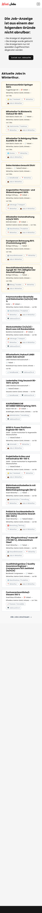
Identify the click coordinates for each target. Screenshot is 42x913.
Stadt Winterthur (12, 493)
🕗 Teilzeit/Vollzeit (20, 168)
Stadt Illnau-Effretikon (13, 597)
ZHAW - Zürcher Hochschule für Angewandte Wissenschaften (21, 434)
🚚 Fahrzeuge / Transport (16, 205)
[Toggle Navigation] (38, 4)
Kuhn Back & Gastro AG (14, 117)
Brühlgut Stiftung (12, 195)
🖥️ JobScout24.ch (13, 319)
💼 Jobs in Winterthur (14, 103)
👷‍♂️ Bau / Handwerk (13, 99)
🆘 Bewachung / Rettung (15, 526)
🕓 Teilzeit (28, 117)
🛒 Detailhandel (12, 178)
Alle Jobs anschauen (20, 617)
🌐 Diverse (11, 153)
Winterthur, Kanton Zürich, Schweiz (18, 93)
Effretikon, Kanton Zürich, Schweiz (17, 600)
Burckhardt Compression (14, 573)
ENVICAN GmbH (11, 222)
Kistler (8, 304)
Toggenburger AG (12, 90)
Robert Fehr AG (11, 409)
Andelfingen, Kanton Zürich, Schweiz (18, 412)
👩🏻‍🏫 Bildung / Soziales (14, 285)
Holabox (9, 168)
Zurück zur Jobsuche (21, 57)
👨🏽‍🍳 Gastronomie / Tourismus (17, 126)
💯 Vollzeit (24, 90)
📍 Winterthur (28, 99)
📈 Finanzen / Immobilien (15, 604)
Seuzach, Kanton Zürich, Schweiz (17, 392)
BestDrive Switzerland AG (14, 332)
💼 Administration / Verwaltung (18, 415)
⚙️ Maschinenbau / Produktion (17, 229)
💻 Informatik (12, 444)
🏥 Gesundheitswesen (15, 255)
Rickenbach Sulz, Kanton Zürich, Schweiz (19, 366)
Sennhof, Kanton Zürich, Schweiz (17, 225)
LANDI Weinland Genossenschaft (17, 360)
